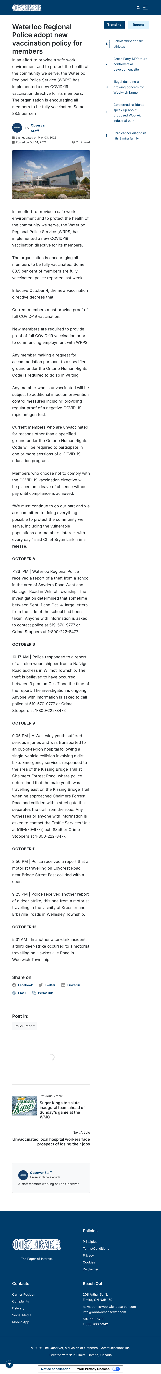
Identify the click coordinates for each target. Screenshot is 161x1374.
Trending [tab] (114, 25)
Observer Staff (41, 1173)
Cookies (89, 1262)
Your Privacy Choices (93, 1369)
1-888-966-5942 (95, 1324)
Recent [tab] (138, 25)
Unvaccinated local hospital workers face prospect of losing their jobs (51, 1141)
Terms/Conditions (96, 1248)
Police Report (25, 1026)
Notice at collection (55, 1369)
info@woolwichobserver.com (104, 1312)
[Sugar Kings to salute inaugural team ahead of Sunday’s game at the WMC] (26, 1105)
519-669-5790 (93, 1319)
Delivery (18, 1308)
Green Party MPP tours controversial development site (130, 64)
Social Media (21, 1315)
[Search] (138, 7)
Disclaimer (90, 1269)
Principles (90, 1242)
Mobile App (20, 1322)
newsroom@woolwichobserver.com (109, 1307)
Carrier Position (23, 1294)
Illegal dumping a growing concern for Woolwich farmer (128, 87)
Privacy (88, 1255)
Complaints (20, 1301)
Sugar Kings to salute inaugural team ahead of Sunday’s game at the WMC (62, 1110)
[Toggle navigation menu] (145, 8)
